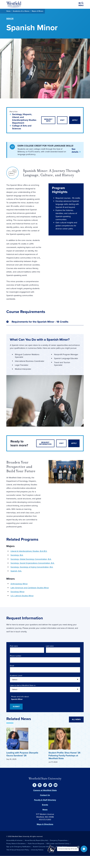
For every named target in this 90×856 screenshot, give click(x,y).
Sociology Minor (17, 591)
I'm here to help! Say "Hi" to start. (67, 849)
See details (75, 150)
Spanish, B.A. (16, 571)
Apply (74, 120)
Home (8, 11)
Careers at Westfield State (45, 790)
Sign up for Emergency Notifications (18, 846)
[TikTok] (45, 785)
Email (12, 665)
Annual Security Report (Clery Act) (36, 840)
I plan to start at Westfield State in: (23, 685)
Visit (62, 120)
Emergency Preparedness (59, 840)
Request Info (48, 120)
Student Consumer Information (43, 846)
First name (14, 646)
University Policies (37, 850)
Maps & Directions (45, 824)
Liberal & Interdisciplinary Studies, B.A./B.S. (29, 551)
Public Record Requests (36, 843)
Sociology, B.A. (17, 555)
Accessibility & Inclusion (14, 840)
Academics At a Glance (21, 11)
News (45, 809)
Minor (10, 18)
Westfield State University (45, 778)
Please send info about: (20, 696)
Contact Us (45, 795)
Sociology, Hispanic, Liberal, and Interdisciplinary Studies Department (24, 118)
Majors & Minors (37, 11)
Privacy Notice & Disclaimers (16, 843)
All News (76, 719)
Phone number (15, 656)
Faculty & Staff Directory (45, 800)
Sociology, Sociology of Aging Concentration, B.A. (32, 567)
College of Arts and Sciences (21, 127)
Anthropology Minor (19, 583)
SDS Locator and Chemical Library (57, 843)
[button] (84, 849)
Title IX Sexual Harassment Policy (17, 850)
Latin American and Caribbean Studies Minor (30, 587)
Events (45, 804)
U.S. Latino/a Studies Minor (22, 595)
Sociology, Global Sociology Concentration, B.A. (31, 559)
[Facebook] (34, 785)
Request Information (45, 443)
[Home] (13, 4)
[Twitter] (50, 785)
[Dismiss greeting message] (78, 847)
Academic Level (16, 675)
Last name (50, 646)
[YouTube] (56, 785)
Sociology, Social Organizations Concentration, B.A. (32, 563)
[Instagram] (40, 785)
